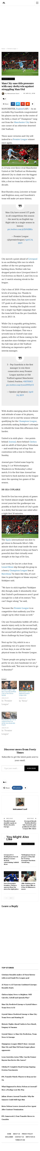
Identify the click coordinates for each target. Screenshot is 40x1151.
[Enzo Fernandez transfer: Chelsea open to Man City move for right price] (11, 876)
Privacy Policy (27, 1134)
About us (16, 1134)
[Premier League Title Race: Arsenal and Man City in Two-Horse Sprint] (9, 685)
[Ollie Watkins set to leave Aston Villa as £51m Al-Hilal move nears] (28, 876)
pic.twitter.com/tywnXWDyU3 (20, 385)
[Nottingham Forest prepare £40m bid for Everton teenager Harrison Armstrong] (28, 848)
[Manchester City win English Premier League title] (26, 686)
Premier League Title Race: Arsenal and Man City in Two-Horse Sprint (9, 692)
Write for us (30, 1137)
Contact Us (19, 1137)
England (20, 108)
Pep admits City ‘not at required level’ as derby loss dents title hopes (9, 722)
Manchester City (21, 122)
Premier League (8, 79)
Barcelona (6, 573)
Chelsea (33, 441)
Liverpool (32, 259)
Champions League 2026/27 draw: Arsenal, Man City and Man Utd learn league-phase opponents (18, 1047)
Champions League (28, 421)
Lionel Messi (7, 567)
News (24, 872)
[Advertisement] (20, 26)
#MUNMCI (28, 381)
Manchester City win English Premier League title (25, 693)
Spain (8, 539)
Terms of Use (20, 1140)
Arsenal (12, 441)
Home (9, 1134)
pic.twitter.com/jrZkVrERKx (20, 229)
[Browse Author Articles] (20, 802)
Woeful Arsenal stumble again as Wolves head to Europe (10, 824)
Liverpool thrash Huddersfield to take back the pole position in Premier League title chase (29, 825)
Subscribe (31, 768)
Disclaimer (9, 1137)
